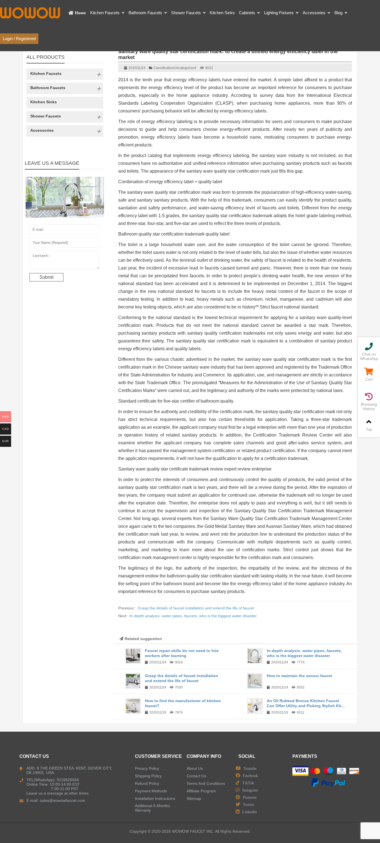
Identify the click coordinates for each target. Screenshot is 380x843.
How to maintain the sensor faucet (299, 675)
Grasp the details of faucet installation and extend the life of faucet (196, 608)
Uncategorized (185, 68)
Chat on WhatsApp (369, 356)
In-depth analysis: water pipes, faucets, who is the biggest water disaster (193, 616)
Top (369, 429)
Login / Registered (19, 38)
